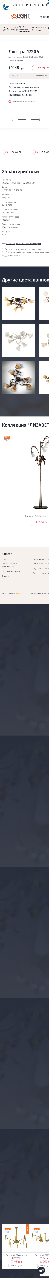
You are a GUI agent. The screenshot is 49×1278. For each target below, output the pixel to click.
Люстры (5, 559)
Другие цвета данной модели (23, 87)
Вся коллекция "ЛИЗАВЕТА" (22, 91)
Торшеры (6, 576)
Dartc (18, 593)
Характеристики (16, 83)
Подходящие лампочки (20, 95)
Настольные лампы (11, 571)
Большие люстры (41, 559)
